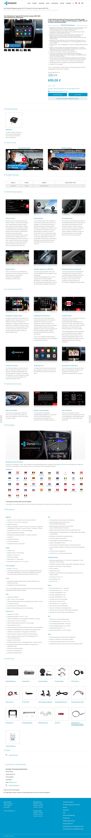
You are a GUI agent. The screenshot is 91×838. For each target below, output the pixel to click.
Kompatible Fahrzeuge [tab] (12, 175)
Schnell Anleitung (13, 755)
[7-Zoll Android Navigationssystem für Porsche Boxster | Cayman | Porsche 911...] (90, 419)
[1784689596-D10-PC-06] (29, 50)
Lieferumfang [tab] (10, 658)
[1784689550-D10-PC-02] (9, 50)
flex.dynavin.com (59, 464)
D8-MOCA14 (9, 130)
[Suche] (73, 3)
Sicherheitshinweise (14, 785)
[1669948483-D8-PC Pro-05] (25, 50)
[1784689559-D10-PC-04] (13, 50)
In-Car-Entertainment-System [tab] (14, 289)
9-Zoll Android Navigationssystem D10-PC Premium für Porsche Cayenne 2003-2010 (26, 8)
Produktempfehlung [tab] (11, 109)
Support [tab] (8, 750)
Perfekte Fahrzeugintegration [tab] (14, 192)
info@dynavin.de (13, 782)
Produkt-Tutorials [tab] (11, 143)
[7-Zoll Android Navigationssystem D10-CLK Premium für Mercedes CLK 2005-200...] (1, 419)
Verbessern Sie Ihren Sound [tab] (13, 384)
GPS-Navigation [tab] (10, 425)
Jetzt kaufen (78, 94)
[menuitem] (29, 3)
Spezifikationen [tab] (10, 509)
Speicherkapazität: (52, 72)
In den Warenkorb (57, 94)
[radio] (51, 75)
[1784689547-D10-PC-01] (23, 34)
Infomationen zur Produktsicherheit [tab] (16, 764)
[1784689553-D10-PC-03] (17, 50)
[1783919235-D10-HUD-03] (21, 50)
